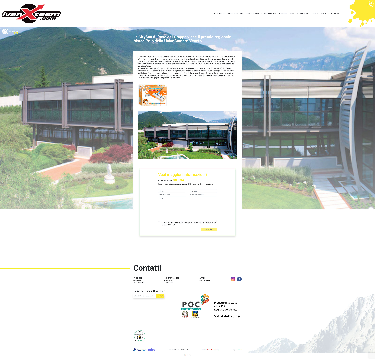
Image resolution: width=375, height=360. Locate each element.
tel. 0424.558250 (168, 281)
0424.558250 (178, 180)
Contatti (324, 13)
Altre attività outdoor (235, 13)
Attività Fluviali (218, 13)
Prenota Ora (335, 13)
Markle (240, 350)
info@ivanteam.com (205, 281)
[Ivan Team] (31, 13)
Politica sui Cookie (205, 350)
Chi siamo (314, 13)
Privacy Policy (215, 350)
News (292, 13)
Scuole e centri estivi (253, 13)
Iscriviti (160, 296)
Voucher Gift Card (302, 13)
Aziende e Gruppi (269, 13)
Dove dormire (283, 13)
